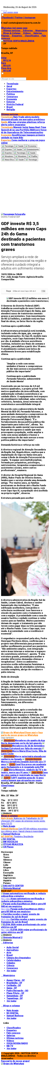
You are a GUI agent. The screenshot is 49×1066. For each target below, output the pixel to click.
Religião (11, 109)
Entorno (11, 102)
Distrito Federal (15, 104)
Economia (12, 99)
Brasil (10, 107)
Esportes (11, 89)
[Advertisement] (24, 187)
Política (11, 94)
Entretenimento (15, 91)
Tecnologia (12, 83)
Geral (9, 86)
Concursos (12, 96)
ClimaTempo (7, 785)
